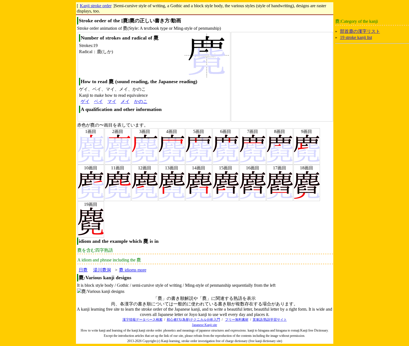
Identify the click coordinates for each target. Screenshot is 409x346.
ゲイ (85, 101)
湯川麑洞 (102, 270)
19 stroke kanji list (356, 37)
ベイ (98, 101)
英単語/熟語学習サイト (270, 320)
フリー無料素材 (236, 320)
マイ (111, 101)
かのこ (140, 101)
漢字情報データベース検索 (142, 320)
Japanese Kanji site (204, 325)
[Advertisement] (278, 76)
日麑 (83, 270)
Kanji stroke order (96, 5)
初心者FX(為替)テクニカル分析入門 (193, 320)
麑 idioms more (132, 270)
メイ (125, 101)
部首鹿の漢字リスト (360, 31)
